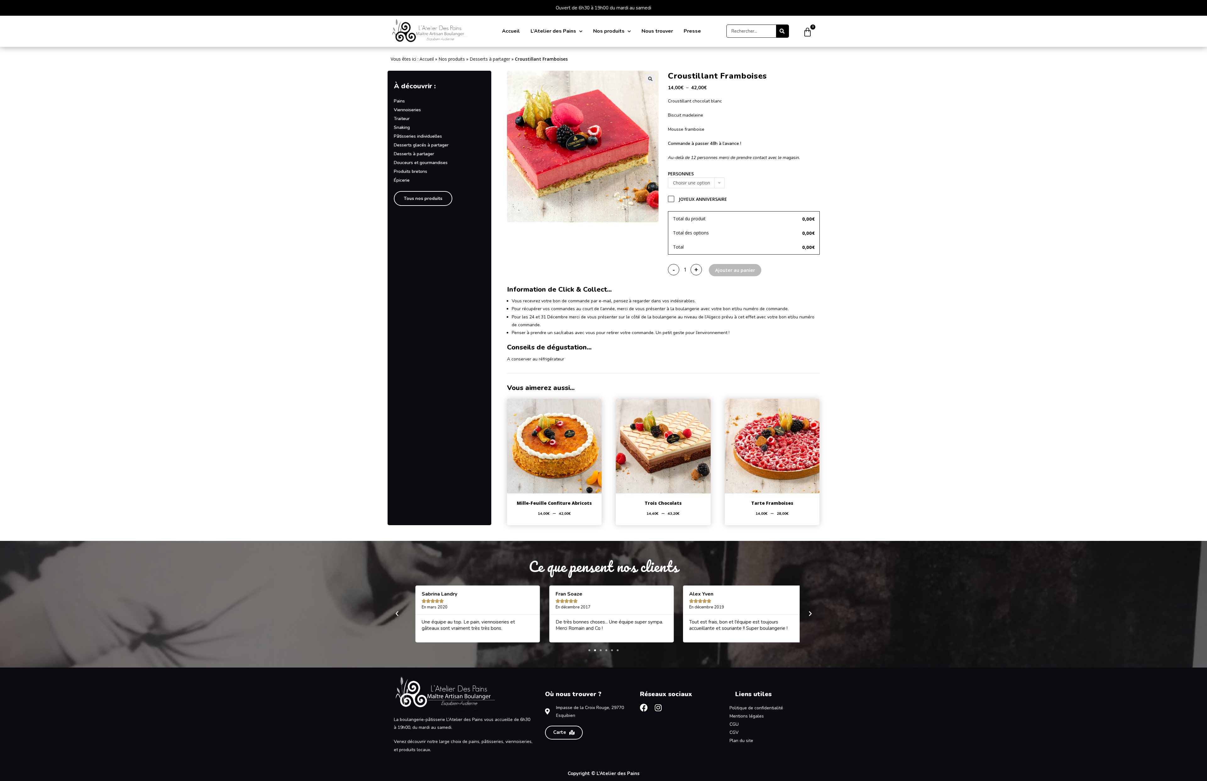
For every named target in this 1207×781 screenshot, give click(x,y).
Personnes (681, 174)
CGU (734, 724)
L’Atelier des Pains (553, 31)
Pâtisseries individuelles (418, 136)
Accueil (511, 31)
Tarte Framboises (772, 503)
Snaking (402, 127)
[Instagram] (658, 708)
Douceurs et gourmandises (421, 163)
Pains (399, 101)
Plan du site (741, 741)
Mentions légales (747, 716)
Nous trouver (657, 31)
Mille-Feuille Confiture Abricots (554, 503)
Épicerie (402, 180)
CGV (734, 732)
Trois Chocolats (663, 503)
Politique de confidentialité (756, 708)
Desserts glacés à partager (421, 145)
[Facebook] (644, 708)
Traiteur (402, 119)
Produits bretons (410, 171)
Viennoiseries (407, 110)
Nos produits (609, 31)
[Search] (782, 31)
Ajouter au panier (735, 270)
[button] (650, 79)
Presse (692, 31)
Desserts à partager (490, 59)
